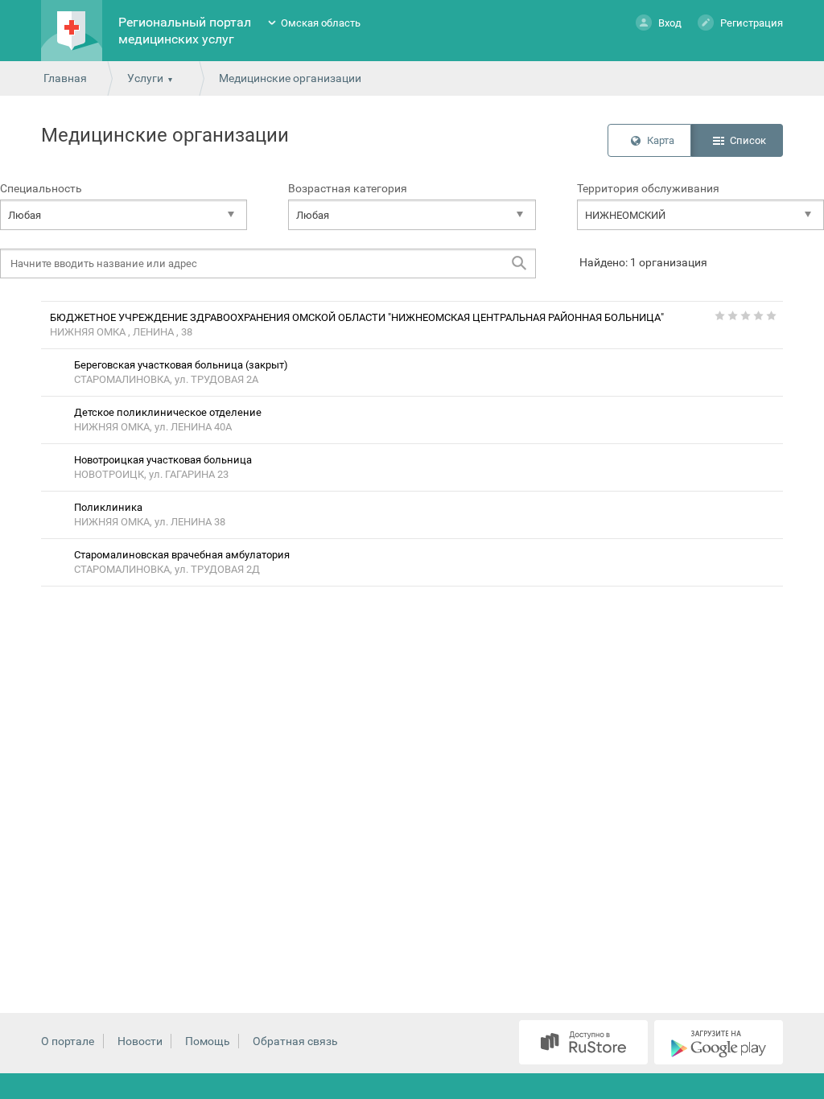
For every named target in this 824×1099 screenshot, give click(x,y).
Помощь (207, 1041)
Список (748, 140)
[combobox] (123, 215)
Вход (670, 23)
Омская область (320, 23)
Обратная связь (295, 1041)
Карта (660, 140)
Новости (140, 1041)
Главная (65, 78)
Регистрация (751, 23)
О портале (67, 1041)
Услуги (145, 78)
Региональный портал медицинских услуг (184, 30)
